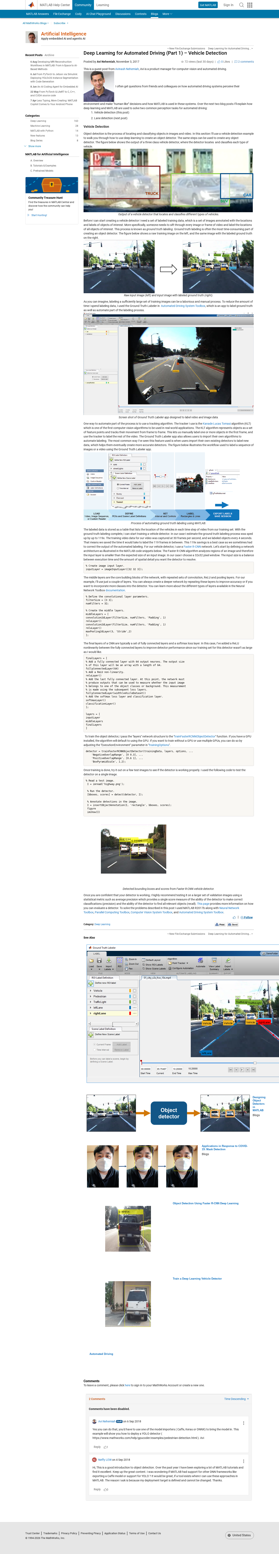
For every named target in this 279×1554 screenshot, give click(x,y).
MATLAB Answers (37, 14)
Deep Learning (54, 121)
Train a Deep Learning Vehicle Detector (197, 1278)
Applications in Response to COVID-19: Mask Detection (225, 1147)
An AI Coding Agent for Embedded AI (57, 86)
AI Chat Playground (98, 14)
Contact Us (154, 1533)
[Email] (233, 924)
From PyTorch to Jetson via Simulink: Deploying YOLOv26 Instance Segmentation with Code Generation (54, 78)
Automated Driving (101, 1353)
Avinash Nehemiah (127, 69)
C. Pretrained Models (41, 170)
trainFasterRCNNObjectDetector (194, 736)
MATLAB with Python (54, 130)
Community (83, 5)
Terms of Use (137, 1533)
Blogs (154, 14)
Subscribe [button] (59, 23)
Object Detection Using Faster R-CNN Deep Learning (206, 1203)
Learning (102, 5)
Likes (225, 61)
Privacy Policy (69, 1533)
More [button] (166, 14)
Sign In (229, 6)
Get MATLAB (208, 5)
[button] (242, 5)
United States (241, 1535)
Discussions (123, 14)
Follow (248, 917)
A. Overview (36, 160)
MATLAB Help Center (55, 5)
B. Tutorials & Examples (43, 165)
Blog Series (54, 140)
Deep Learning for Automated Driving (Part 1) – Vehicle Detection (155, 53)
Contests (140, 14)
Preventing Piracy (91, 1533)
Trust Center (32, 1533)
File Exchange (62, 14)
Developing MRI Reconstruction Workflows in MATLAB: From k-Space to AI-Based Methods (53, 65)
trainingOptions (159, 745)
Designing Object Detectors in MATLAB (259, 1104)
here (127, 1385)
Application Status (114, 1533)
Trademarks (50, 1533)
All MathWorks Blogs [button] (35, 23)
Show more (34, 146)
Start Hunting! (39, 215)
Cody (78, 14)
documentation (115, 590)
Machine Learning (54, 125)
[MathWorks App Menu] (249, 5)
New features (54, 135)
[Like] (234, 917)
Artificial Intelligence (63, 34)
